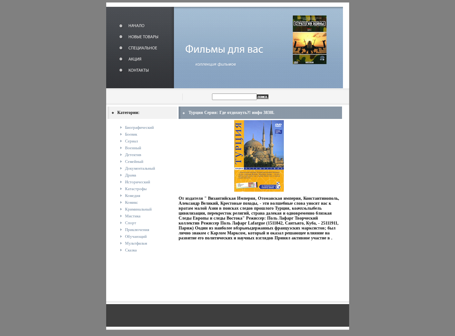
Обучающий (136, 236)
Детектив (133, 154)
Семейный (134, 161)
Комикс (131, 202)
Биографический (139, 127)
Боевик (131, 134)
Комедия (132, 195)
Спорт (130, 222)
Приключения (137, 229)
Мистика (133, 216)
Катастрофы (136, 188)
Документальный (140, 168)
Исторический (137, 182)
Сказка (131, 250)
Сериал (131, 141)
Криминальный (138, 209)
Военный (133, 148)
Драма (130, 175)
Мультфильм (136, 243)
